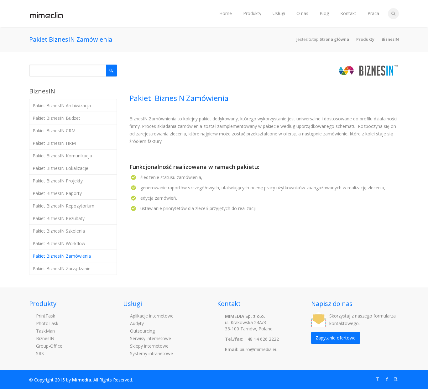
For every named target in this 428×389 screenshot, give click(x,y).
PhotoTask (46, 323)
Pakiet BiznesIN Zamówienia (62, 256)
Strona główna (334, 39)
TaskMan (45, 331)
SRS (39, 353)
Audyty (136, 323)
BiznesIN (390, 39)
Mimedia (81, 380)
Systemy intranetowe (151, 353)
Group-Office (48, 346)
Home (225, 13)
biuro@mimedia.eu (259, 349)
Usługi (279, 13)
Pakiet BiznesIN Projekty (58, 181)
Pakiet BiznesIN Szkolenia (59, 231)
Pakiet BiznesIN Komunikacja (62, 156)
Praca (373, 13)
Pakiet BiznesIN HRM (54, 143)
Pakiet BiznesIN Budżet (56, 118)
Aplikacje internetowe (151, 316)
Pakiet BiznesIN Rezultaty (59, 218)
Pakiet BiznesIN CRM (54, 131)
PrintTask (45, 316)
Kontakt (348, 13)
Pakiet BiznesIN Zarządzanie (62, 268)
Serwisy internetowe (150, 338)
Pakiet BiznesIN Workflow (59, 243)
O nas (302, 13)
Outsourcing (142, 331)
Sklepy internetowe (149, 346)
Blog (324, 13)
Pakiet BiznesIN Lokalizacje (60, 168)
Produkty (252, 13)
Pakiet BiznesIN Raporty (57, 193)
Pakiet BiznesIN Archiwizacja (62, 105)
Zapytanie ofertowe (336, 338)
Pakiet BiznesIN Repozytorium (63, 206)
